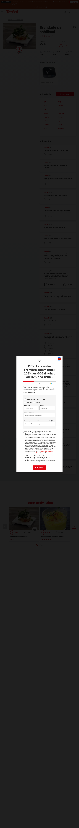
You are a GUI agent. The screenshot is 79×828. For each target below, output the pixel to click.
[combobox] (31, 408)
